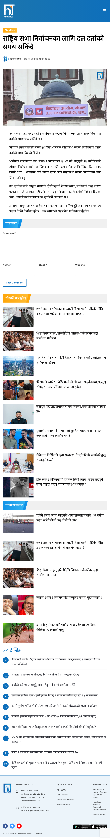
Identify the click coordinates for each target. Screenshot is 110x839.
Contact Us (62, 794)
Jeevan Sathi (99, 814)
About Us (61, 790)
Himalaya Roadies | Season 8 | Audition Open (99, 806)
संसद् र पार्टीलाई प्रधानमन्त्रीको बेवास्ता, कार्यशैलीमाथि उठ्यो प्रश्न (44, 752)
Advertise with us (65, 799)
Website (80, 265)
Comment (9, 233)
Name (7, 265)
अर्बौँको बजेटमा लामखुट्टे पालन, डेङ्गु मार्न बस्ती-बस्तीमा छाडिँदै (43, 685)
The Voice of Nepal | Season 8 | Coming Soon (100, 793)
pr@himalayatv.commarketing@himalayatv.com (34, 809)
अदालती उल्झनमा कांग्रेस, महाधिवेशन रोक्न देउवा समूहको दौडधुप (45, 674)
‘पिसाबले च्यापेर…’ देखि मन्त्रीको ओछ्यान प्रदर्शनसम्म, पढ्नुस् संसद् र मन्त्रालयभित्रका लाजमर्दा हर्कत (55, 662)
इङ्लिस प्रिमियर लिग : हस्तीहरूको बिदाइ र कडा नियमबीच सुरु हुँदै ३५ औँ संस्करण (54, 695)
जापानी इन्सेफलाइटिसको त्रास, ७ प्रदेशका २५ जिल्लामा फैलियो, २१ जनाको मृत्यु (53, 716)
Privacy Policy (63, 804)
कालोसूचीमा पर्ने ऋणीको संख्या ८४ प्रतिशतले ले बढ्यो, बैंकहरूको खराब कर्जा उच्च (54, 705)
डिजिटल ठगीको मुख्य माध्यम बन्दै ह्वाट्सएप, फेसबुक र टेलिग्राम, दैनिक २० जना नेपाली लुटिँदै (56, 765)
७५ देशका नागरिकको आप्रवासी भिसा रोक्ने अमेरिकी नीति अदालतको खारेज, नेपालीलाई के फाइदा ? (58, 739)
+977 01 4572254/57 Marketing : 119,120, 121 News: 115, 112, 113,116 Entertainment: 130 (32, 795)
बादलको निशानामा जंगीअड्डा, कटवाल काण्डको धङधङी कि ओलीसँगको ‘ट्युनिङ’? (53, 726)
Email (43, 265)
